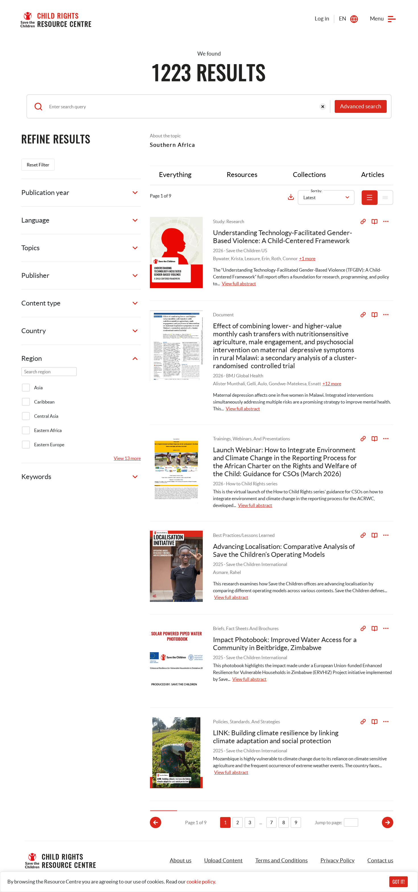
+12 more (331, 383)
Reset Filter (38, 164)
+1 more (307, 258)
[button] (223, 861)
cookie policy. (201, 882)
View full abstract (239, 283)
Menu (377, 19)
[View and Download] (385, 221)
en (342, 19)
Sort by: (316, 191)
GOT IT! (398, 881)
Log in (322, 19)
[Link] (363, 221)
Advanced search (360, 106)
